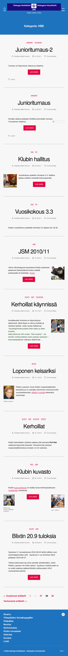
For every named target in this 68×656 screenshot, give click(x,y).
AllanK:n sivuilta (38, 392)
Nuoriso (7, 624)
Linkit (6, 641)
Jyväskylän (13, 490)
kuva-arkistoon (20, 488)
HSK (32, 152)
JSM (34, 244)
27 (41, 595)
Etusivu (7, 614)
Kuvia (32, 273)
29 (52, 595)
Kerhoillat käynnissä (34, 304)
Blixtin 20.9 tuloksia (34, 536)
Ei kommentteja (51, 56)
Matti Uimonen (25, 56)
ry (36, 152)
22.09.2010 (38, 543)
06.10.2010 (38, 478)
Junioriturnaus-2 (34, 49)
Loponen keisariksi (34, 370)
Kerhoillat (34, 426)
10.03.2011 (38, 109)
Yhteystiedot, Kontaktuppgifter (18, 617)
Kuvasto (7, 637)
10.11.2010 (38, 377)
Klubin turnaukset (12, 631)
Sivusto (36, 419)
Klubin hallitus (34, 159)
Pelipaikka (8, 620)
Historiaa (8, 634)
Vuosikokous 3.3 (34, 211)
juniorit (29, 43)
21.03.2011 (38, 56)
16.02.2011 (38, 258)
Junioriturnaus (34, 102)
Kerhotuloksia (10, 627)
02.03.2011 (38, 218)
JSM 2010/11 (34, 251)
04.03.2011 (38, 166)
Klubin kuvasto (34, 471)
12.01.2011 (38, 311)
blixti (27, 297)
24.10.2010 (38, 433)
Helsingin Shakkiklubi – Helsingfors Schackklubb (27, 651)
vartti (43, 419)
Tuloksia (38, 43)
